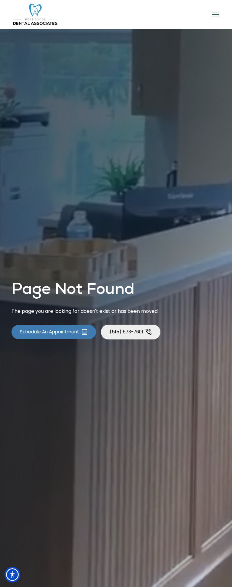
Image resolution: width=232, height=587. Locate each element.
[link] (35, 14)
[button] (214, 14)
